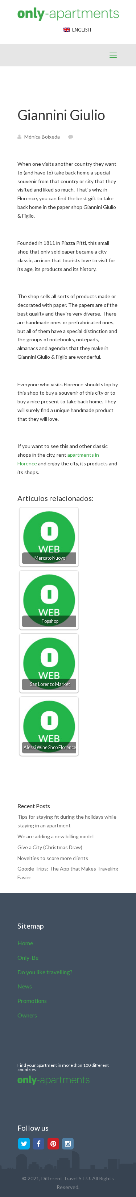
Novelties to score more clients (52, 858)
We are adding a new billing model (55, 836)
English (80, 30)
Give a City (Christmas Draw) (49, 847)
